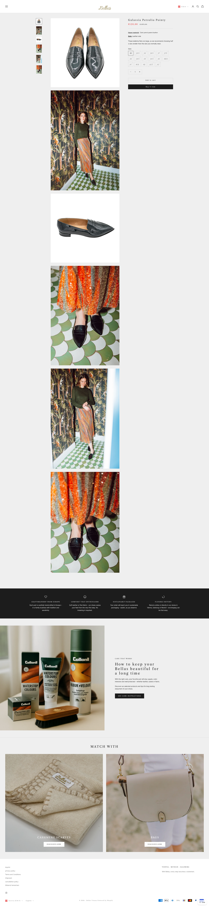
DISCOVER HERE (54, 844)
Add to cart (150, 80)
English (29, 900)
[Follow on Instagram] (6, 893)
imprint (7, 867)
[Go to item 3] (39, 39)
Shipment (8, 878)
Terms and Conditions (13, 874)
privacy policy (10, 871)
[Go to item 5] (39, 59)
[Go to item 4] (39, 48)
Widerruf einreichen (12, 885)
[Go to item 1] (39, 21)
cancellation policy (11, 882)
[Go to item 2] (39, 30)
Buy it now (150, 86)
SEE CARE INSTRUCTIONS (129, 696)
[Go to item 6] (39, 69)
